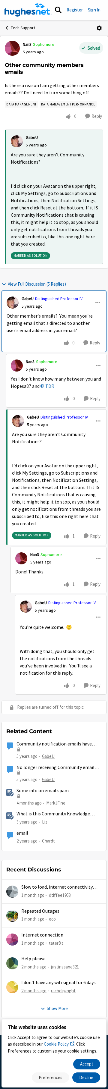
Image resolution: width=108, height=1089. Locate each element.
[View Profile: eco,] (12, 916)
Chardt (48, 841)
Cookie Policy (56, 1044)
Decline (86, 1077)
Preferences (50, 1077)
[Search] (58, 10)
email (22, 833)
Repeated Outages (40, 911)
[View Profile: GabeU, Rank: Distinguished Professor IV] (13, 303)
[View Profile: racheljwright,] (12, 987)
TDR (49, 386)
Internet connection (42, 935)
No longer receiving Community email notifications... (55, 767)
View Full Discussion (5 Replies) (37, 284)
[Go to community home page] (28, 10)
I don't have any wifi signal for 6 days (58, 983)
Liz (44, 822)
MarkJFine (55, 803)
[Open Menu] (99, 28)
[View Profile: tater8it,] (12, 940)
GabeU (32, 137)
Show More (57, 1008)
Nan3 (27, 44)
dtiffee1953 (60, 895)
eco (52, 919)
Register (75, 10)
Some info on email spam (42, 791)
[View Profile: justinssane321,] (12, 963)
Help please (33, 959)
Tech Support (23, 27)
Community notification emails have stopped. (54, 744)
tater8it (56, 943)
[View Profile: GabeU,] (17, 141)
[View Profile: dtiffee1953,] (12, 892)
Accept (86, 1064)
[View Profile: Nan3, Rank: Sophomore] (12, 48)
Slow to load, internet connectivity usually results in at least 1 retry (57, 887)
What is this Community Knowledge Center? (53, 814)
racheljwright (63, 990)
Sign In (94, 10)
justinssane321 (65, 967)
